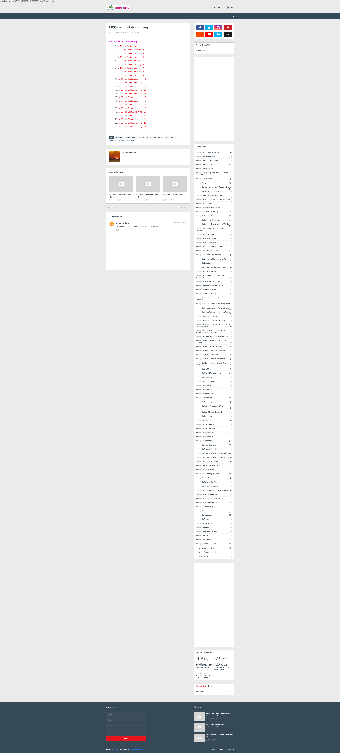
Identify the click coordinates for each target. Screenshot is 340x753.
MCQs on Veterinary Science (214, 532)
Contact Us (230, 750)
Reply (118, 230)
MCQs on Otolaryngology (214, 429)
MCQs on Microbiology (214, 377)
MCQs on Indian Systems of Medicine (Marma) (214, 304)
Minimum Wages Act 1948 (214, 552)
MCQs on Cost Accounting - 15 (132, 97)
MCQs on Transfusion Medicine (214, 152)
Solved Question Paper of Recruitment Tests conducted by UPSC (204, 666)
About (220, 750)
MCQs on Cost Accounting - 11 (132, 82)
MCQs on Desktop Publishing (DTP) (214, 247)
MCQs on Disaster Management (214, 251)
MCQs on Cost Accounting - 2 (131, 50)
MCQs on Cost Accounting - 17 (132, 104)
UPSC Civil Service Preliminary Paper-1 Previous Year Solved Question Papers (222, 666)
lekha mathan (122, 223)
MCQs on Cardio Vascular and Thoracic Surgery (214, 200)
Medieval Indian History (214, 548)
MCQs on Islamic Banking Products (214, 347)
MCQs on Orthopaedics (214, 424)
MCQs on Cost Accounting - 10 (132, 79)
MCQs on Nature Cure (214, 394)
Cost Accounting (138, 137)
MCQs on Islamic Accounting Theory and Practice (214, 341)
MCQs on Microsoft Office (214, 381)
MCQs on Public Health (214, 470)
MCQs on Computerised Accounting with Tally (214, 224)
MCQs (173, 137)
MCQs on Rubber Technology (214, 486)
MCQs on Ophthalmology (214, 416)
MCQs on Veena (214, 527)
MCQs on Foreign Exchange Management (214, 267)
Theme (116, 750)
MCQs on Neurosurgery (214, 402)
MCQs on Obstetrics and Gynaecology (214, 412)
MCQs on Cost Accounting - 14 (132, 93)
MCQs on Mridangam (214, 386)
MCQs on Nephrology (214, 398)
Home (213, 750)
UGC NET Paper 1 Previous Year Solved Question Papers (203, 675)
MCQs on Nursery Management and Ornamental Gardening (214, 407)
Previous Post (113, 208)
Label (167, 137)
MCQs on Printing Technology (214, 462)
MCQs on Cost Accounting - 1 (131, 46)
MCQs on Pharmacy (214, 441)
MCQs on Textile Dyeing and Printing (214, 499)
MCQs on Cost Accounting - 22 (132, 123)
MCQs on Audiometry (214, 179)
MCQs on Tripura (214, 519)
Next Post (185, 208)
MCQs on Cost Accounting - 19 (132, 112)
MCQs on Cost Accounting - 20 (132, 115)
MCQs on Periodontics (214, 437)
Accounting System (118, 32)
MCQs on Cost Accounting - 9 (131, 75)
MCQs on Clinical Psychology (214, 212)
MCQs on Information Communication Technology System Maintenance (214, 331)
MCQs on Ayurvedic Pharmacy (214, 191)
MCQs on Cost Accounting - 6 (131, 64)
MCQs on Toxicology (214, 515)
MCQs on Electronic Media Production (214, 255)
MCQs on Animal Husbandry (214, 161)
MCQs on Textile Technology (214, 503)
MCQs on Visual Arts (214, 540)
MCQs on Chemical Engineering (214, 208)
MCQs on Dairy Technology (214, 238)
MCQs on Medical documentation (214, 373)
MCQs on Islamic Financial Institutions (214, 359)
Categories (201, 686)
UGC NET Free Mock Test (221, 659)
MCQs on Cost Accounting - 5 (131, 61)
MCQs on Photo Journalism (214, 445)
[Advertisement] (148, 295)
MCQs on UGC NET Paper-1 (214, 523)
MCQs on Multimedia (214, 390)
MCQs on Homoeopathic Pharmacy (214, 286)
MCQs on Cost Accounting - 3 (131, 53)
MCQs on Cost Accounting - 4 (131, 57)
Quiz (133, 140)
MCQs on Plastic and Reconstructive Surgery (214, 457)
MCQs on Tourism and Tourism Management (214, 511)
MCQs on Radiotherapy (214, 478)
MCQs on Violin (214, 536)
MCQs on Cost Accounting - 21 (132, 119)
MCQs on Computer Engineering (214, 220)
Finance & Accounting (154, 137)
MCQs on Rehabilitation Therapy (214, 482)
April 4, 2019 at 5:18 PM (179, 223)
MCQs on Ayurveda (214, 183)
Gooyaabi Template (136, 750)
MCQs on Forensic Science (214, 271)
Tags (210, 686)
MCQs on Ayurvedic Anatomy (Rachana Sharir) (214, 187)
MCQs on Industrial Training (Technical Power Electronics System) (214, 325)
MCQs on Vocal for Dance (214, 544)
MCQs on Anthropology (214, 165)
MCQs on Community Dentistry (214, 216)
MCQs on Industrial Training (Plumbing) (214, 320)
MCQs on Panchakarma (214, 433)
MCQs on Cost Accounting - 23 (132, 126)
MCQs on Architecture (214, 169)
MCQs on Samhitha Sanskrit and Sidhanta (214, 490)
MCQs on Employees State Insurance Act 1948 (214, 259)
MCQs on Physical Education (214, 449)
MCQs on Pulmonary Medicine (214, 474)
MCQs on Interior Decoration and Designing (214, 337)
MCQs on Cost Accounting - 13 (132, 90)
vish (134, 152)
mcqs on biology (214, 556)
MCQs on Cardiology (214, 204)
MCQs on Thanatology (214, 507)
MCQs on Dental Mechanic (214, 243)
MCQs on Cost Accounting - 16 (132, 101)
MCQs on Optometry (214, 420)
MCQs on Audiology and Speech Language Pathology (214, 174)
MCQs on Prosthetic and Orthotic (214, 466)
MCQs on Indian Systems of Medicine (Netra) (214, 308)
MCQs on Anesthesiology (214, 156)
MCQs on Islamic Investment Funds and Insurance (214, 364)
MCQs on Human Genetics (214, 294)
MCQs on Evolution (214, 263)
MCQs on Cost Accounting (119, 140)
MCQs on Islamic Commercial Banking (214, 351)
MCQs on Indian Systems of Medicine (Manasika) (214, 299)
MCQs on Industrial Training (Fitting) (214, 316)
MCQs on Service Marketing (214, 494)
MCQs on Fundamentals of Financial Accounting (214, 276)
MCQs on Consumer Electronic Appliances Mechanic (214, 229)
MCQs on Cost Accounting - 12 (132, 86)
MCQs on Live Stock (214, 369)
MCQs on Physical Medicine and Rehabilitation (214, 453)
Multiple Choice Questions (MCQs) (202, 659)
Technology (214, 692)
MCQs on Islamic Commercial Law (214, 355)
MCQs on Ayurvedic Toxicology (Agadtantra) (214, 195)
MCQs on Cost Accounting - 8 (131, 72)
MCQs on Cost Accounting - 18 (132, 108)
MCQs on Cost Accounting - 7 (131, 68)
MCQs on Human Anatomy (214, 290)
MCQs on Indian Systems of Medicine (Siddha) (214, 312)
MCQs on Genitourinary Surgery (214, 281)
